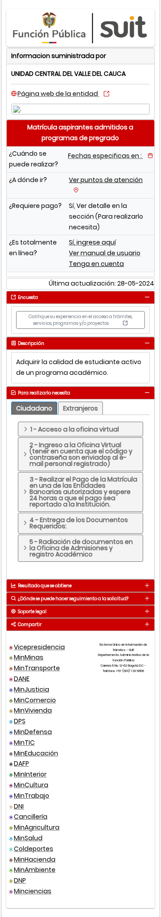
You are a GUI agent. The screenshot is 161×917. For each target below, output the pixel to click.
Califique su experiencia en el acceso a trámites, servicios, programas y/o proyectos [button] (80, 320)
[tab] (147, 297)
